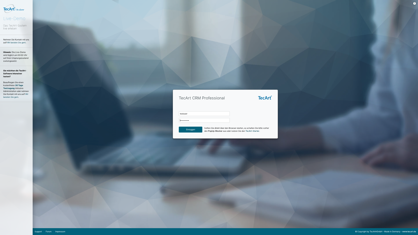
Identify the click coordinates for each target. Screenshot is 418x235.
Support (38, 231)
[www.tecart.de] (260, 110)
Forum (48, 231)
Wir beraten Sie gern (16, 42)
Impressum (60, 231)
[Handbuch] (414, 3)
